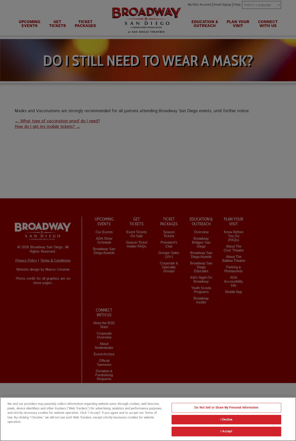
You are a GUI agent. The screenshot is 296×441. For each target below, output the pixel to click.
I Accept (226, 431)
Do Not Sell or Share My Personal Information (226, 407)
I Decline (226, 419)
